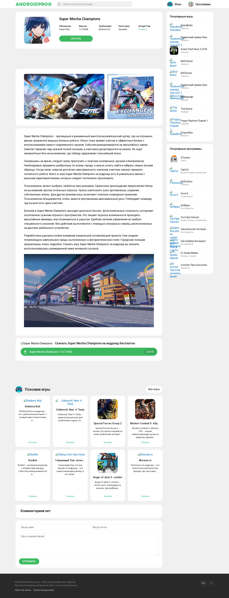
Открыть (143, 29)
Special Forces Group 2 (108, 423)
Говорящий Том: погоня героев (74, 460)
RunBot (32, 460)
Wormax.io (145, 460)
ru (203, 583)
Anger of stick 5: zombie (107, 477)
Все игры (154, 389)
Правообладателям (43, 590)
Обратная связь (23, 590)
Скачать (76, 38)
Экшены (123, 29)
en (211, 583)
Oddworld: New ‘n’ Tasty (70, 409)
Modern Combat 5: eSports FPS (148, 423)
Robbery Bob (32, 406)
